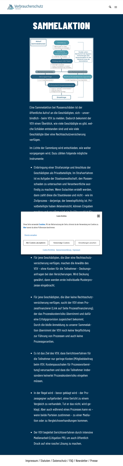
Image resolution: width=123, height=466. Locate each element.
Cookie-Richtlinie (49, 250)
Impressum (76, 250)
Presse (94, 460)
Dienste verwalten (31, 235)
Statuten (45, 460)
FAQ (71, 460)
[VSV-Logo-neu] (26, 7)
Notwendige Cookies (61, 243)
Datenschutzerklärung (63, 250)
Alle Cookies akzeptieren (35, 243)
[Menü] (115, 7)
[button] (98, 216)
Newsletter (82, 460)
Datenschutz (60, 460)
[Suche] (110, 7)
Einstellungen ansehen (87, 243)
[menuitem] (110, 7)
